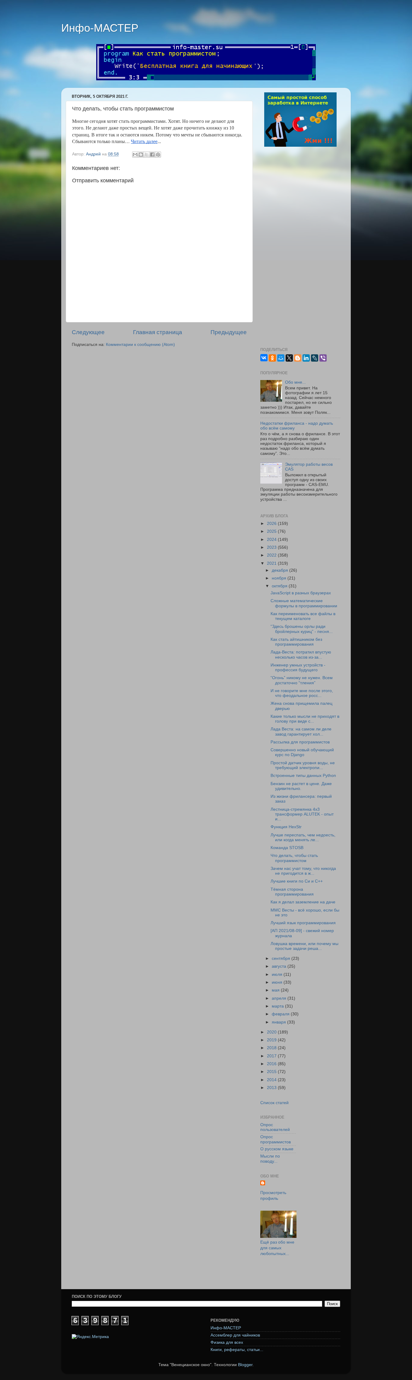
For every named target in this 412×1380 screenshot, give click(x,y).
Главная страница (157, 332)
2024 (272, 539)
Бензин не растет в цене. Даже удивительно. (301, 786)
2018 (272, 1048)
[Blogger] (297, 358)
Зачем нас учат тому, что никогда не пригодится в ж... (303, 871)
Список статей (274, 1102)
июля (278, 974)
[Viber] (323, 358)
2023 (272, 547)
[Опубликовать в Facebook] (152, 155)
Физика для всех (227, 1342)
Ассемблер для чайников (235, 1335)
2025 (272, 531)
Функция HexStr (286, 827)
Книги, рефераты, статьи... (237, 1349)
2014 (272, 1080)
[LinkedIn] (306, 358)
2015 (272, 1071)
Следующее (88, 332)
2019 (272, 1040)
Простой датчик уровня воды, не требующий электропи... (303, 765)
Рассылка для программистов (300, 742)
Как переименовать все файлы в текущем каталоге (303, 616)
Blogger (245, 1364)
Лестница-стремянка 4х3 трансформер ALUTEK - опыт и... (302, 814)
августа (279, 966)
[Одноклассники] (272, 358)
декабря (280, 570)
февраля (281, 1014)
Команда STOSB (287, 847)
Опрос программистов (275, 1139)
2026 (272, 523)
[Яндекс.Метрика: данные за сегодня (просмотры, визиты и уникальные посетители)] (90, 1337)
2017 (272, 1056)
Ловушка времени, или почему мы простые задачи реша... (304, 946)
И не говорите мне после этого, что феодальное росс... (302, 693)
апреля (279, 998)
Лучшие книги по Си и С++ (297, 881)
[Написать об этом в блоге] (141, 155)
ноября (279, 578)
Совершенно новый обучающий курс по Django (302, 752)
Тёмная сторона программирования (292, 891)
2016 (272, 1064)
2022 (272, 555)
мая (276, 990)
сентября (281, 958)
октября (280, 586)
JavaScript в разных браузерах (301, 593)
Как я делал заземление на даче (303, 902)
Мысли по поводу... (270, 1158)
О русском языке (276, 1149)
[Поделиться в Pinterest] (158, 155)
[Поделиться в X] (147, 155)
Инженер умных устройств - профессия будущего (298, 667)
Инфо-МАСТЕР (99, 28)
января (279, 1022)
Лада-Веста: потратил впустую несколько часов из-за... (301, 654)
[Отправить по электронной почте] (135, 155)
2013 (272, 1087)
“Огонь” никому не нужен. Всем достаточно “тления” (302, 680)
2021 (272, 563)
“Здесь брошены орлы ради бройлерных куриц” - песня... (302, 629)
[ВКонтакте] (264, 357)
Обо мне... (295, 382)
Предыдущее (229, 332)
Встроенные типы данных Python (303, 775)
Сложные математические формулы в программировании (304, 603)
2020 (272, 1032)
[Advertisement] (300, 247)
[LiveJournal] (314, 358)
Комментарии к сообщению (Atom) (140, 344)
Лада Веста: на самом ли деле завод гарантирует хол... (301, 731)
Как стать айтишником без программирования (296, 642)
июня (278, 982)
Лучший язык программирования (303, 923)
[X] (289, 358)
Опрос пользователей (275, 1127)
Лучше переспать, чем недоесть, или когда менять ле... (303, 837)
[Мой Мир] (280, 358)
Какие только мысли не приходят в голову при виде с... (305, 719)
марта (278, 1006)
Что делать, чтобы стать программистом (294, 858)
